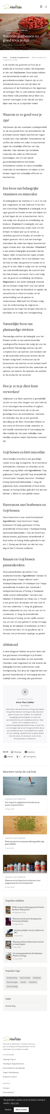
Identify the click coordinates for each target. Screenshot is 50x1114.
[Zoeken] (46, 7)
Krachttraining (12, 978)
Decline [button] (8, 1110)
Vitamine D (33, 982)
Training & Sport (9, 1059)
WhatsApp (17, 752)
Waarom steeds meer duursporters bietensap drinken (27, 920)
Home (5, 57)
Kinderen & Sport (10, 1077)
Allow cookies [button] (21, 1110)
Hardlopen (37, 978)
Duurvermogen (12, 982)
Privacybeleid (8, 1092)
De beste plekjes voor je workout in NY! (29, 931)
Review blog (10, 1006)
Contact (6, 1088)
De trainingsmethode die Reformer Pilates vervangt (27, 954)
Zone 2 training (12, 986)
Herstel (23, 982)
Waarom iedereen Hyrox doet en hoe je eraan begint (28, 943)
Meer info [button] (15, 1103)
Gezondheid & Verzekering (14, 1068)
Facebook (31, 752)
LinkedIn (10, 757)
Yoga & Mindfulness (11, 1072)
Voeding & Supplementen (19, 57)
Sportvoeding (25, 978)
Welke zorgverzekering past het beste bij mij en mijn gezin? (28, 908)
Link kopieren (31, 757)
